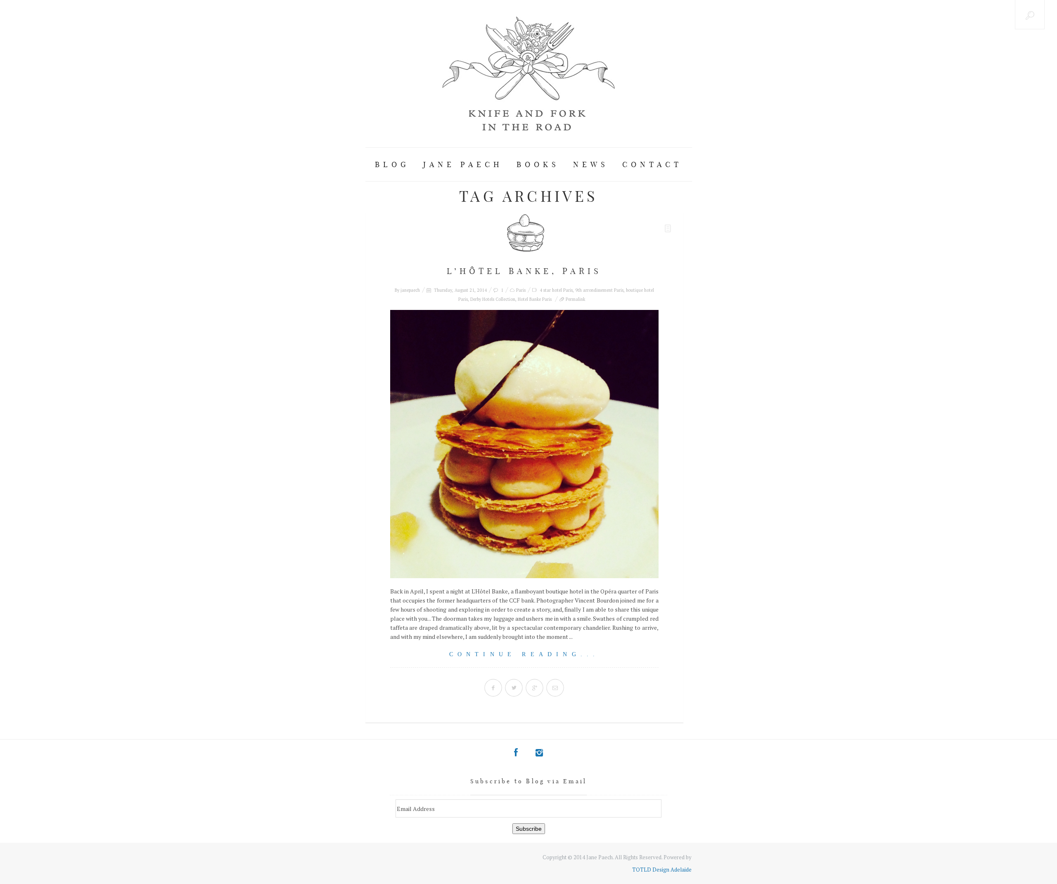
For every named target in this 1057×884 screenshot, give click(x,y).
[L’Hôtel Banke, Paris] (524, 444)
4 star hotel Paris (556, 290)
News (591, 164)
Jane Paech (463, 164)
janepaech (410, 290)
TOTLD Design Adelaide (662, 869)
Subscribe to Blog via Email (528, 781)
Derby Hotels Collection (492, 299)
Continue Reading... (524, 654)
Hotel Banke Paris (535, 299)
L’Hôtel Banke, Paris (524, 271)
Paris (521, 290)
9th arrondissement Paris (599, 290)
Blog (392, 164)
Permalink (575, 299)
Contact (652, 164)
